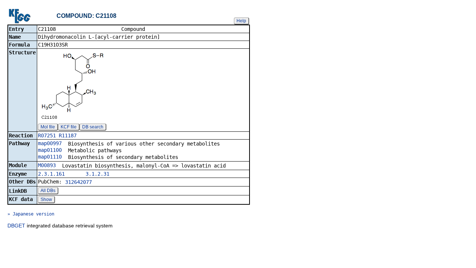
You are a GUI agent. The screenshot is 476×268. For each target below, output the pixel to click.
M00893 (47, 165)
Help (241, 20)
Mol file (48, 127)
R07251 (47, 135)
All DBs (48, 190)
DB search (92, 127)
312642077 (78, 182)
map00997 (50, 143)
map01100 (50, 150)
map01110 (50, 157)
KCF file (69, 127)
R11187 (68, 135)
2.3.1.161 (51, 174)
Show (46, 199)
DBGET (16, 226)
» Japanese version (30, 214)
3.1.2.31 (97, 174)
